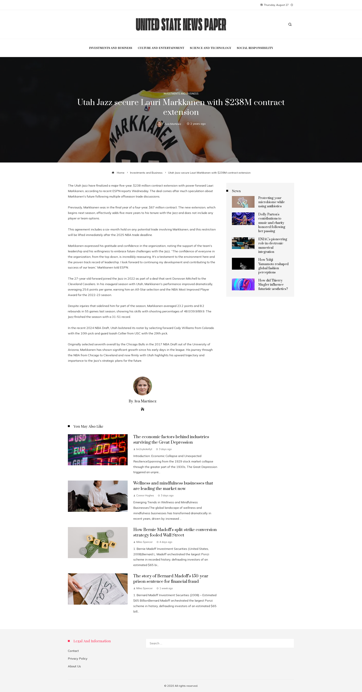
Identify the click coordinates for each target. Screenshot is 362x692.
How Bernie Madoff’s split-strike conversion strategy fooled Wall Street (175, 532)
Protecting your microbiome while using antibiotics (271, 202)
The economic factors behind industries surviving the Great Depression (171, 439)
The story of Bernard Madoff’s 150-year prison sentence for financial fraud (170, 578)
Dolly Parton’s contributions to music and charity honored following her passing (271, 222)
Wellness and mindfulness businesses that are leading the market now (173, 486)
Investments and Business (181, 93)
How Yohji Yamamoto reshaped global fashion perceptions (273, 266)
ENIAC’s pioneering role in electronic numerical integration (272, 245)
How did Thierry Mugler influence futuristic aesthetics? (273, 284)
